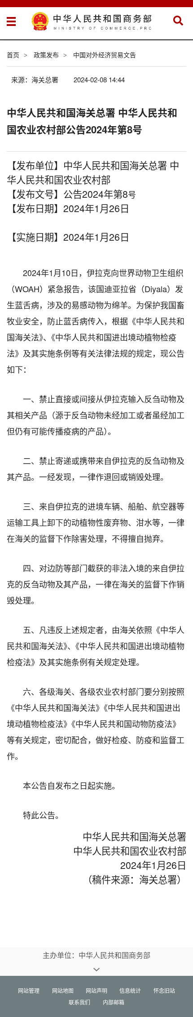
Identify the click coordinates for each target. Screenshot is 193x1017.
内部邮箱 (113, 1002)
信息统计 (130, 990)
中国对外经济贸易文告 (104, 54)
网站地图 (63, 990)
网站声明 (96, 990)
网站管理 (28, 990)
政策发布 (46, 54)
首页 (13, 54)
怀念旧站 (164, 990)
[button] (178, 21)
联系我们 (79, 1002)
